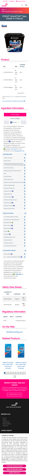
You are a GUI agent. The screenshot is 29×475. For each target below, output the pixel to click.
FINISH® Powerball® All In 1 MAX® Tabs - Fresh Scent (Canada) (8, 365)
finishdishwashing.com (14, 332)
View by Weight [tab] (15, 114)
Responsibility (7, 424)
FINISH (2, 9)
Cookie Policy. (5, 459)
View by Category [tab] (15, 118)
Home (4, 418)
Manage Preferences (14, 473)
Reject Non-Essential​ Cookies (14, 469)
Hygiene (12, 1)
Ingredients (6, 422)
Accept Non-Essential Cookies (14, 466)
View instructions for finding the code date (13, 101)
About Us (5, 425)
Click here (13, 149)
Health (6, 1)
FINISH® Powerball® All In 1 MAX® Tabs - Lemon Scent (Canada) (21, 365)
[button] (14, 157)
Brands (5, 420)
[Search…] (22, 4)
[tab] (15, 122)
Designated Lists (19, 151)
